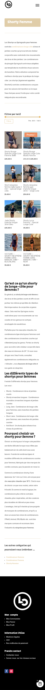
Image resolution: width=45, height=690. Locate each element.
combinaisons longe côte (22, 47)
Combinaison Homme (15, 557)
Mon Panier (10, 622)
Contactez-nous (12, 655)
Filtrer (8, 121)
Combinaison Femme (15, 560)
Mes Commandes (13, 619)
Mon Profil (10, 625)
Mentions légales (13, 637)
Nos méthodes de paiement (17, 643)
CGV (8, 640)
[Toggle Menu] (37, 5)
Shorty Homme (12, 563)
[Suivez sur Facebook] (6, 671)
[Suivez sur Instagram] (11, 671)
